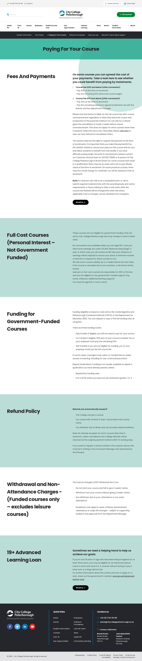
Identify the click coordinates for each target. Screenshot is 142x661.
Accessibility (106, 657)
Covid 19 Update (105, 655)
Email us (30, 3)
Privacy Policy (118, 655)
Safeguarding (80, 655)
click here (124, 130)
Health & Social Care (51, 27)
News (99, 26)
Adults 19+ (9, 27)
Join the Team (80, 628)
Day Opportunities (69, 27)
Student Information (116, 27)
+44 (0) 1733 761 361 (16, 3)
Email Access (130, 655)
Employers (39, 26)
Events (106, 26)
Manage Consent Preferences (124, 657)
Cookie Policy (92, 655)
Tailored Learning (84, 27)
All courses (127, 14)
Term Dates (39, 35)
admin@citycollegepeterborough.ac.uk (117, 622)
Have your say (93, 35)
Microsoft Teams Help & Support (113, 35)
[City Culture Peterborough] (71, 14)
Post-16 (20, 27)
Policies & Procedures (77, 35)
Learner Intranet (113, 3)
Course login (131, 3)
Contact (56, 633)
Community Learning (82, 641)
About (132, 26)
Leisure (29, 26)
